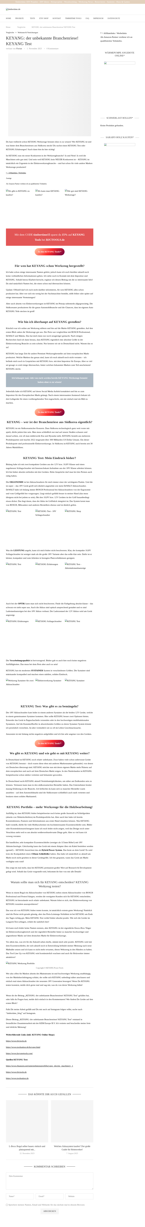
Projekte (19, 18)
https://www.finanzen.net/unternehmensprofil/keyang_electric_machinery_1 (39, 1066)
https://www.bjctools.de (16, 1041)
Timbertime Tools (73, 18)
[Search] (137, 18)
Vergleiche (21, 27)
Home (8, 18)
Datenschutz (114, 18)
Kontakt (57, 18)
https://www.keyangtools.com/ (19, 1053)
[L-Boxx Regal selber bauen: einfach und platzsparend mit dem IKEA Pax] (27, 1121)
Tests (32, 18)
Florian (19, 49)
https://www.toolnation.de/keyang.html (23, 1047)
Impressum (98, 18)
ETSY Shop (43, 18)
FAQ (87, 18)
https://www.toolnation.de (17, 1078)
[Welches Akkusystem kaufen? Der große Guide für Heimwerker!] (72, 1121)
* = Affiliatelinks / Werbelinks (16, 173)
